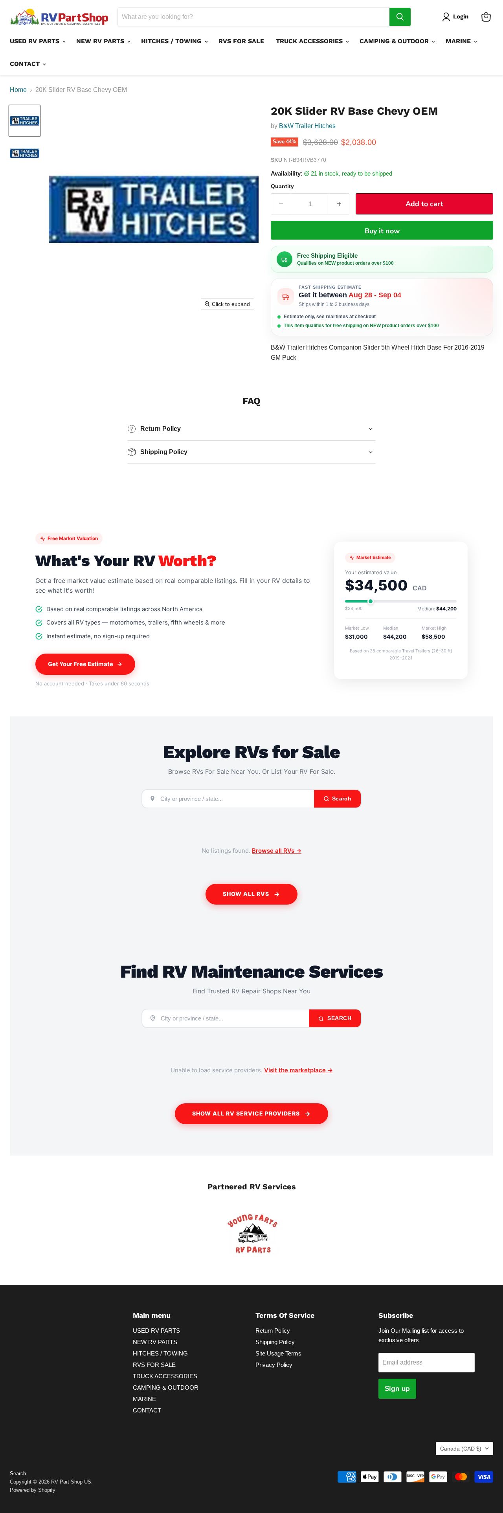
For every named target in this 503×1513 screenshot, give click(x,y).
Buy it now (382, 231)
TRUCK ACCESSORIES (310, 41)
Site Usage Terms (278, 1353)
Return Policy (272, 1330)
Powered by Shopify (32, 1490)
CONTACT (26, 64)
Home (18, 89)
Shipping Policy (275, 1342)
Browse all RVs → (276, 850)
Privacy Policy (273, 1364)
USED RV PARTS (35, 41)
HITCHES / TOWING (172, 41)
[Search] (400, 17)
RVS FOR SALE (241, 41)
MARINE (459, 41)
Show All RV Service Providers (246, 1113)
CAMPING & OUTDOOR (395, 41)
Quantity (282, 186)
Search (339, 1018)
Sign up (397, 1388)
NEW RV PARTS (101, 41)
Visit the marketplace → (298, 1070)
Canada (460, 1448)
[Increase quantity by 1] (339, 204)
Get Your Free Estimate (80, 664)
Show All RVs (246, 893)
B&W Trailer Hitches (308, 126)
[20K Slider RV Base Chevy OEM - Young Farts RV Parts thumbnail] (24, 120)
